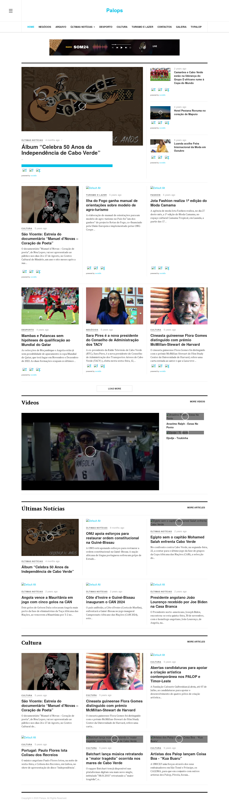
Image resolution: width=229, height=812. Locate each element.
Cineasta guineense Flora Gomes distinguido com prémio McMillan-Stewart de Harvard (178, 340)
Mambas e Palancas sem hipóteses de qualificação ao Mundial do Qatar (45, 340)
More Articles (196, 507)
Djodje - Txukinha (177, 438)
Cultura (122, 26)
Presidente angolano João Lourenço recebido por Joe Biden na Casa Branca (178, 602)
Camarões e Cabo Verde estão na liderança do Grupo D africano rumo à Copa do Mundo (189, 77)
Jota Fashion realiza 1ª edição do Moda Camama (178, 203)
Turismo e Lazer (142, 26)
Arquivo (60, 26)
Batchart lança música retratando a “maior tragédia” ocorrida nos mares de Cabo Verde (114, 758)
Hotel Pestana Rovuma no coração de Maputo (190, 112)
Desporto (105, 26)
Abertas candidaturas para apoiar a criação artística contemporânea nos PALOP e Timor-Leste (178, 674)
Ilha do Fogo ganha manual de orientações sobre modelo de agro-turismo (112, 205)
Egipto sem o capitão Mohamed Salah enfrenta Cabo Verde (177, 539)
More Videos (197, 401)
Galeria (181, 26)
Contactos (164, 26)
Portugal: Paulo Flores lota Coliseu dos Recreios (44, 752)
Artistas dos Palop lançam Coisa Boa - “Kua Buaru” (178, 756)
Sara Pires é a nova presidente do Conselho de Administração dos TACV (112, 340)
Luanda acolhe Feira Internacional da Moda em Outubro (190, 147)
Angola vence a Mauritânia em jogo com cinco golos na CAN (47, 599)
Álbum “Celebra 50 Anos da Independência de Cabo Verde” (60, 149)
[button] (25, 171)
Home (30, 26)
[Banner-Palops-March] (114, 47)
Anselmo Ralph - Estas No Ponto (182, 425)
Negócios (45, 26)
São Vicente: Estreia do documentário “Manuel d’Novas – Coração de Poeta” (49, 238)
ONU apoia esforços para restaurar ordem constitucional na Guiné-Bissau (112, 538)
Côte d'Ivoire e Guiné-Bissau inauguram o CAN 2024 (110, 599)
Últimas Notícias (81, 26)
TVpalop (196, 26)
